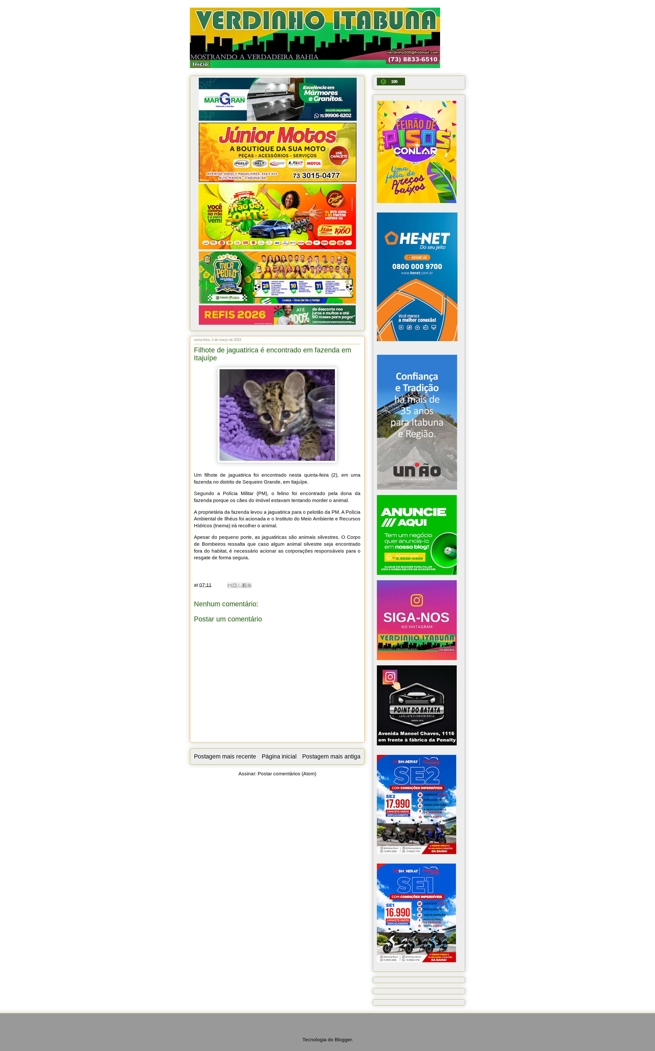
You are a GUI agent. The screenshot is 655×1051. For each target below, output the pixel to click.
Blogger (343, 1039)
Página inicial (279, 756)
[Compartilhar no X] (239, 585)
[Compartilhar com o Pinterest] (249, 585)
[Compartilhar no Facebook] (244, 585)
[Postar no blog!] (234, 585)
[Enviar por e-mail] (229, 585)
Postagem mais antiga (331, 756)
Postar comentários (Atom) (287, 773)
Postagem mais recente (225, 756)
